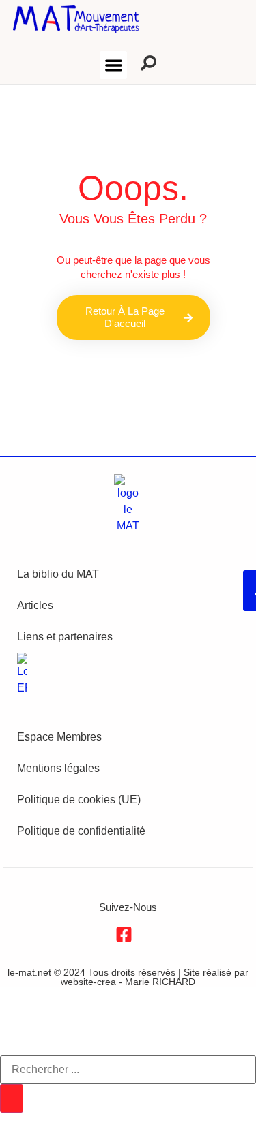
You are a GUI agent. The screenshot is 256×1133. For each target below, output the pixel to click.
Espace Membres (59, 737)
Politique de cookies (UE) (79, 799)
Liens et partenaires (65, 636)
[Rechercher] (11, 1098)
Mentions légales (58, 768)
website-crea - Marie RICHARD (128, 981)
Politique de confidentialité (81, 831)
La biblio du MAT (58, 574)
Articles (35, 605)
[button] (114, 65)
